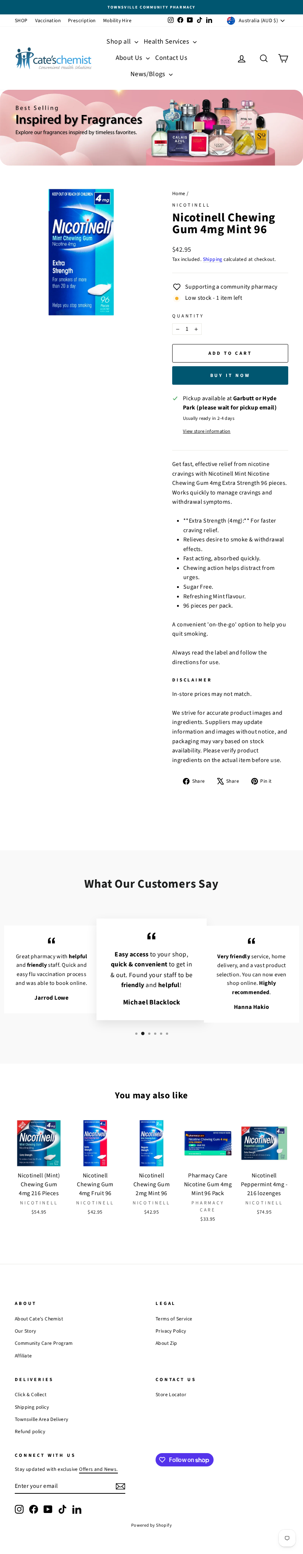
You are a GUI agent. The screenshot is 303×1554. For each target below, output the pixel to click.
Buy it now (230, 375)
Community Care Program (44, 1343)
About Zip (166, 1343)
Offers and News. (98, 1469)
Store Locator (171, 1394)
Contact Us (171, 57)
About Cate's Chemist (39, 1318)
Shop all (119, 41)
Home (178, 193)
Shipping (212, 259)
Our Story (25, 1330)
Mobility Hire (117, 20)
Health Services (167, 41)
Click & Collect (31, 1394)
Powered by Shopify (151, 1525)
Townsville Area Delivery (41, 1419)
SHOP (21, 20)
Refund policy (30, 1431)
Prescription (82, 20)
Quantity (188, 316)
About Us (130, 57)
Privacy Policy (171, 1330)
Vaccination (48, 20)
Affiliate (23, 1355)
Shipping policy (32, 1407)
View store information (207, 431)
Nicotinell (191, 205)
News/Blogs (148, 74)
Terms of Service (174, 1318)
